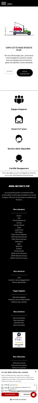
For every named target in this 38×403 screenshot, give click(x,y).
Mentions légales (19, 297)
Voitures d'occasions (19, 365)
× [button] (35, 371)
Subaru (19, 249)
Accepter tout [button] (10, 394)
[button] (2, 385)
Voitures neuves (19, 363)
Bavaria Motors (21, 237)
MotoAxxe (19, 242)
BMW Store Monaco (19, 253)
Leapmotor (19, 230)
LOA (19, 278)
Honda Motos (19, 225)
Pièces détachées (19, 282)
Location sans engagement (19, 280)
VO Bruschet (19, 251)
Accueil (9, 71)
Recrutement (19, 320)
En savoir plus (17, 381)
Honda (19, 223)
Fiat (19, 218)
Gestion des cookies (19, 302)
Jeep (19, 227)
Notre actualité (19, 325)
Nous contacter (19, 318)
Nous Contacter (25, 73)
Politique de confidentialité (19, 300)
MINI (13, 237)
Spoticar (19, 246)
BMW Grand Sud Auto (19, 258)
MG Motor (19, 232)
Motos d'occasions (19, 368)
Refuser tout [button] (28, 394)
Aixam (19, 216)
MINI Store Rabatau (19, 234)
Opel (19, 244)
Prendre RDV (19, 323)
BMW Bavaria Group (19, 256)
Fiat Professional (19, 220)
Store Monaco (21, 239)
